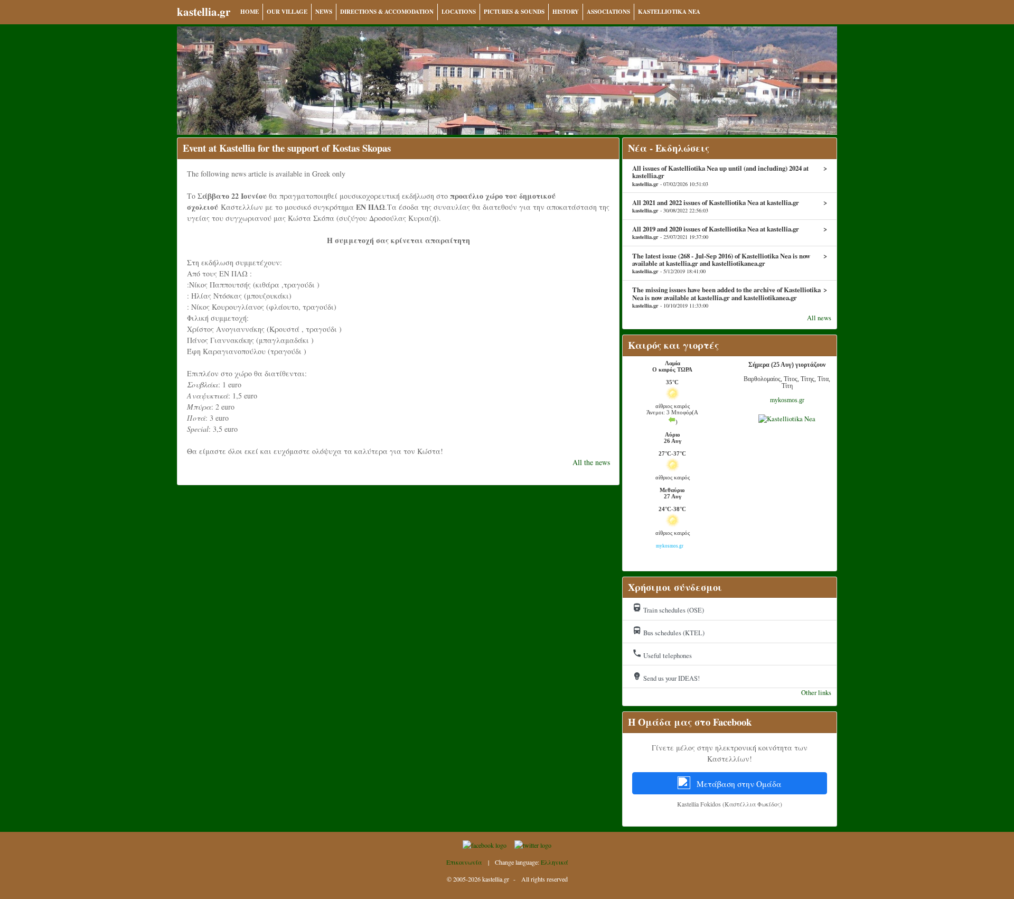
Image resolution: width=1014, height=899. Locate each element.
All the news (591, 462)
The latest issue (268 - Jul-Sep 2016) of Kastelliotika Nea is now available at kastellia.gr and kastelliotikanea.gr (730, 263)
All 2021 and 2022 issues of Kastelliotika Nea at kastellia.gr (730, 206)
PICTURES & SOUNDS (514, 11)
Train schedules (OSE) (668, 609)
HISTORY (565, 11)
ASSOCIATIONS (608, 11)
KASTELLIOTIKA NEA (669, 11)
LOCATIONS (459, 11)
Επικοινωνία (464, 862)
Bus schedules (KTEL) (668, 631)
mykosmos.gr (787, 400)
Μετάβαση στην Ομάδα (738, 783)
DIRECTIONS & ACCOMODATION (387, 11)
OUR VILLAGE (287, 11)
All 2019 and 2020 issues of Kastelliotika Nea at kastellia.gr (730, 232)
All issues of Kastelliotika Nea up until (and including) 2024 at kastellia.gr (730, 175)
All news (819, 317)
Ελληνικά (554, 862)
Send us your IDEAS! (666, 677)
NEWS (323, 11)
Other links (816, 692)
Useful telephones (662, 654)
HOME (249, 11)
